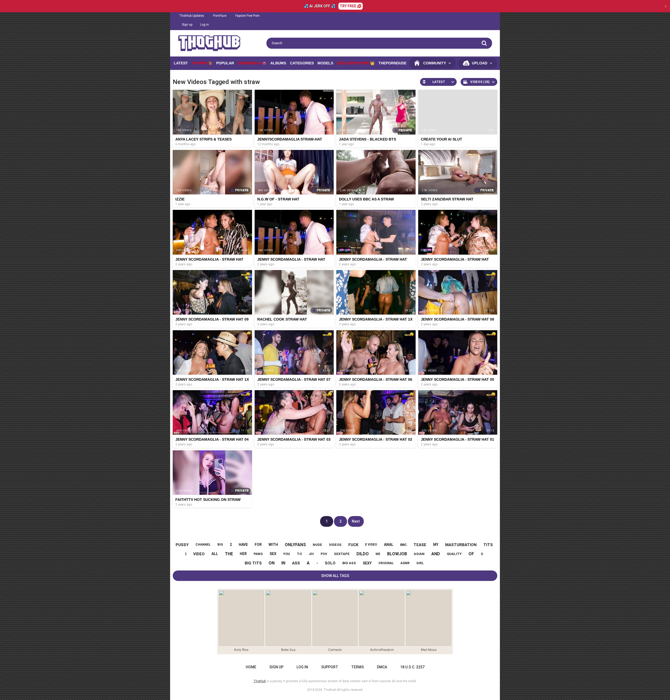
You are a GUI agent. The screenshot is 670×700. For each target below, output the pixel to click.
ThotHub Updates (191, 16)
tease (420, 544)
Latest (181, 63)
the (229, 553)
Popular (225, 63)
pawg (258, 554)
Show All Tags (335, 576)
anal (388, 544)
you (286, 554)
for (258, 544)
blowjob (397, 553)
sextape (342, 554)
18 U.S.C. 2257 (412, 667)
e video (371, 544)
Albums (278, 63)
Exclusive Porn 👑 (356, 63)
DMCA (382, 667)
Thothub (329, 690)
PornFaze (219, 16)
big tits (253, 563)
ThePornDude (392, 63)
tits (488, 544)
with (273, 544)
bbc (403, 545)
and (435, 553)
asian (419, 554)
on (272, 563)
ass (296, 563)
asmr (405, 563)
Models (325, 63)
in (283, 563)
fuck (353, 544)
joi (311, 554)
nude (317, 545)
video (199, 554)
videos (335, 545)
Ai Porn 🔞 (202, 63)
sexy (367, 563)
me (378, 554)
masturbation (461, 544)
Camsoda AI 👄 (252, 63)
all (214, 554)
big (220, 544)
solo (330, 563)
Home (251, 667)
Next (356, 521)
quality (454, 554)
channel (203, 544)
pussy (182, 544)
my (435, 544)
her (243, 554)
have (243, 544)
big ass (349, 563)
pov (324, 554)
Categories (302, 63)
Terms (357, 667)
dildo (362, 553)
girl (420, 563)
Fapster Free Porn (247, 16)
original (386, 563)
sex (273, 554)
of (471, 553)
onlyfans (295, 544)
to (299, 554)
